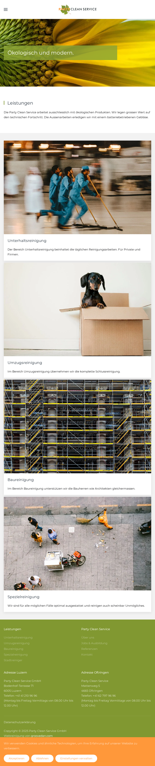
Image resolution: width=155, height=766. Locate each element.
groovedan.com (42, 736)
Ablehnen (42, 758)
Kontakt (87, 654)
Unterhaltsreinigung (18, 637)
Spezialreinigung (16, 654)
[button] (6, 9)
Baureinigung (13, 649)
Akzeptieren (16, 758)
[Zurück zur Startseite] (77, 9)
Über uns (87, 637)
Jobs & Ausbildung (94, 643)
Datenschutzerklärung (20, 722)
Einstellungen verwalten (76, 758)
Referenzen (89, 649)
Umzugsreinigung (16, 643)
